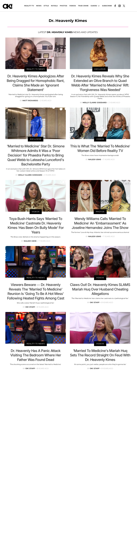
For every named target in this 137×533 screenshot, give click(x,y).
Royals (54, 6)
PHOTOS (63, 6)
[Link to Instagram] (119, 5)
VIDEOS (72, 6)
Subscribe (107, 6)
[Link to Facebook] (115, 5)
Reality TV (29, 6)
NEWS (38, 6)
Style (46, 6)
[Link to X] (124, 5)
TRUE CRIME (83, 6)
